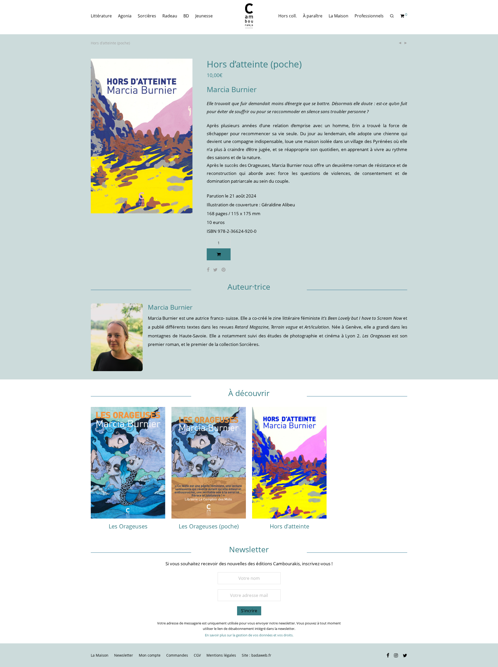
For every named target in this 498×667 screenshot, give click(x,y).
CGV (197, 655)
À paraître (312, 16)
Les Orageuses (128, 526)
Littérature (101, 16)
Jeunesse (204, 16)
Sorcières (147, 16)
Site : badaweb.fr (256, 655)
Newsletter (123, 655)
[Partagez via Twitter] (215, 269)
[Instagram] (396, 654)
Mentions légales (221, 655)
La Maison (338, 16)
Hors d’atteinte (289, 526)
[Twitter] (405, 654)
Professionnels (369, 16)
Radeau (169, 16)
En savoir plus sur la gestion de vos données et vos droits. (249, 635)
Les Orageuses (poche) (209, 526)
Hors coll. (287, 16)
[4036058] (219, 254)
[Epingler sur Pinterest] (224, 269)
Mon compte (150, 655)
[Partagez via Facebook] (208, 269)
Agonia (125, 16)
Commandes (177, 655)
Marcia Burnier (232, 89)
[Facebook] (387, 654)
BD (186, 16)
